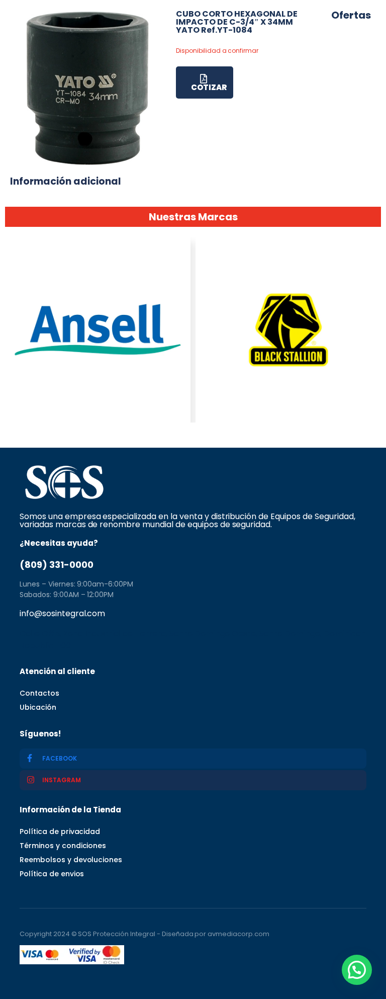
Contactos (39, 693)
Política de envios (52, 874)
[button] (357, 970)
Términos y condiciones (63, 846)
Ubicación (38, 707)
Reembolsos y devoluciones (71, 860)
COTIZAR (209, 87)
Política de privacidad (60, 831)
